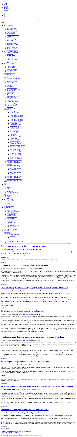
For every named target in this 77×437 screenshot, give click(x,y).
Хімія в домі (10, 100)
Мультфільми (10, 191)
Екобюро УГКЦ (11, 55)
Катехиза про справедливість (17, 145)
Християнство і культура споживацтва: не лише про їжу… (25, 410)
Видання (6, 6)
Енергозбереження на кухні (14, 89)
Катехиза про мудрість (15, 143)
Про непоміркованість (15, 156)
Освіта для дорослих (12, 69)
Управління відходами (12, 44)
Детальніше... (4, 262)
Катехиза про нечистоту (16, 153)
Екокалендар (7, 4)
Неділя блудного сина (15, 124)
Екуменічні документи (12, 60)
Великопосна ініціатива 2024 (14, 177)
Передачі (9, 188)
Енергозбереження (11, 28)
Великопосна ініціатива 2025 (14, 179)
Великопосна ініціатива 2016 (14, 161)
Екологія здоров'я (11, 43)
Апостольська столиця (12, 52)
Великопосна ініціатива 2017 (14, 162)
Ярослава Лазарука (11, 215)
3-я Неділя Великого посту (16, 116)
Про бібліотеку (10, 200)
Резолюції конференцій (12, 70)
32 (12, 431)
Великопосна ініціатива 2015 (14, 160)
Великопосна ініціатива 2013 (14, 136)
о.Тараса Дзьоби (11, 214)
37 (18, 431)
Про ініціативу (13, 123)
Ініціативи (6, 109)
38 (19, 431)
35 (16, 431)
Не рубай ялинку (11, 108)
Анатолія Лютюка (11, 227)
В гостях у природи (12, 104)
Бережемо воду (10, 86)
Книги (8, 203)
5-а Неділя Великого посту (16, 119)
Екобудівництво (11, 33)
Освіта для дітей (11, 66)
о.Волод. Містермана (12, 213)
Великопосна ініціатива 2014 (14, 149)
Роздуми (6, 77)
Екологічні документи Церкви (11, 51)
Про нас (6, 3)
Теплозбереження (11, 98)
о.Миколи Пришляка (12, 217)
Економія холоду (11, 90)
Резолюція (12, 236)
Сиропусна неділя (14, 127)
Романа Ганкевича (11, 226)
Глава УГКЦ (10, 54)
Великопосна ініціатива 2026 (14, 180)
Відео (5, 184)
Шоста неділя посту (15, 135)
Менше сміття (10, 94)
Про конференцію (14, 234)
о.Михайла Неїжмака (12, 223)
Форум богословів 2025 (13, 238)
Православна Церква (12, 59)
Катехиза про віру (14, 139)
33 (13, 431)
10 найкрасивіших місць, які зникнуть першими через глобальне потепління (32, 337)
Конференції (7, 232)
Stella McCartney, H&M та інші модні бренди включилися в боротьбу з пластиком (34, 288)
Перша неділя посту (15, 128)
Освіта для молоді (11, 67)
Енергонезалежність (12, 50)
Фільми (8, 189)
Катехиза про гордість (15, 150)
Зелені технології (11, 32)
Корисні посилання (9, 206)
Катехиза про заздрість (15, 154)
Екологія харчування (12, 41)
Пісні (8, 198)
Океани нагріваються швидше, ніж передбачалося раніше (24, 265)
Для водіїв (9, 85)
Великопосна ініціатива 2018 (14, 165)
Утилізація (9, 37)
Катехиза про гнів (14, 157)
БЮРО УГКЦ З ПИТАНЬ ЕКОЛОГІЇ (10, 435)
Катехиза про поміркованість (17, 147)
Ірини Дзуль (10, 221)
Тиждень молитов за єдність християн (16, 79)
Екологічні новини (8, 25)
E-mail (30, 249)
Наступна (25, 431)
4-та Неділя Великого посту (17, 117)
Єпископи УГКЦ (11, 56)
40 (22, 431)
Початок (3, 431)
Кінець (29, 431)
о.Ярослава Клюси (11, 222)
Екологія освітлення (12, 88)
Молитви (9, 74)
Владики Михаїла (11, 210)
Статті (5, 183)
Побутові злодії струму (12, 101)
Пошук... (3, 242)
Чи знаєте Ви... (10, 40)
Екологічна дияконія (12, 48)
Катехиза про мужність (16, 146)
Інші (8, 62)
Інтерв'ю (6, 181)
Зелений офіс (10, 93)
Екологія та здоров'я (12, 103)
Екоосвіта (6, 65)
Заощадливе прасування (13, 96)
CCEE (8, 58)
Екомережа (6, 8)
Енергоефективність (12, 29)
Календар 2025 (10, 82)
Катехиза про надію (15, 141)
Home (6, 241)
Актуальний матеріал (12, 192)
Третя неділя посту (14, 131)
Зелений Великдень (12, 111)
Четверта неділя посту (15, 132)
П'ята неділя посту (14, 134)
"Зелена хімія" (10, 36)
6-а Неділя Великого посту (16, 120)
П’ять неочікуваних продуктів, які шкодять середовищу (24, 246)
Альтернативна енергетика (13, 31)
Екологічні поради (8, 84)
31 (11, 431)
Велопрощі (9, 164)
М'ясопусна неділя (14, 126)
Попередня (8, 431)
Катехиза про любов (15, 142)
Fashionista (70, 299)
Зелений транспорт (11, 39)
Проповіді (6, 71)
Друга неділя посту (14, 130)
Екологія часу (10, 45)
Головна (6, 1)
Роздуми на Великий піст (13, 78)
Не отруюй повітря (11, 105)
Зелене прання (10, 92)
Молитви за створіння (9, 73)
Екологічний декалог (12, 81)
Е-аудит (6, 10)
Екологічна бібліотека (9, 199)
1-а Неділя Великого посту (16, 113)
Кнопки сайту (7, 207)
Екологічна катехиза (9, 63)
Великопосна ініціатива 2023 (14, 176)
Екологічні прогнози (12, 47)
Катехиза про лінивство (16, 158)
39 (20, 431)
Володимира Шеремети (13, 211)
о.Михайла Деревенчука (13, 225)
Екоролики (9, 185)
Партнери (6, 204)
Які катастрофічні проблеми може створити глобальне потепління (28, 362)
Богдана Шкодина (11, 218)
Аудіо (5, 194)
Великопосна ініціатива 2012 (14, 122)
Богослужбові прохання (13, 75)
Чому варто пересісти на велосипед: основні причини (23, 311)
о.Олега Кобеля (11, 219)
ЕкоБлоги (6, 208)
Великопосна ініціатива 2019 (14, 166)
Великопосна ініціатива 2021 (14, 172)
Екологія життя (7, 26)
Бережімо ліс (10, 107)
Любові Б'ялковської (12, 229)
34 (14, 431)
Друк (26, 249)
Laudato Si (9, 233)
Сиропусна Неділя (14, 112)
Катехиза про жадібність (16, 151)
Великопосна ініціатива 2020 (14, 168)
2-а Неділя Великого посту (16, 115)
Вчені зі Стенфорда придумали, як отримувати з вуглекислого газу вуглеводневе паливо (37, 386)
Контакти (6, 7)
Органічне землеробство (13, 35)
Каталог (9, 202)
